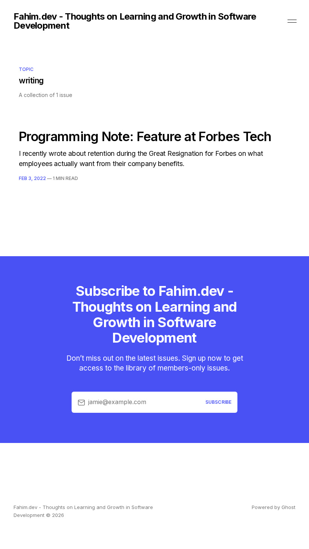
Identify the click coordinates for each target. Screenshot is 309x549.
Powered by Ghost (273, 507)
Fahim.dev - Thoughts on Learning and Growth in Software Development (135, 21)
